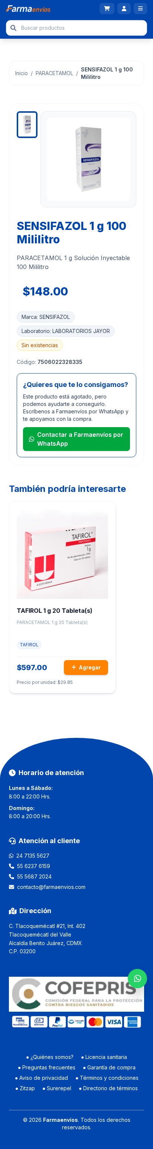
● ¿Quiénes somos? (50, 1057)
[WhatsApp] (137, 978)
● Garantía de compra (109, 1067)
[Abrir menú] (140, 8)
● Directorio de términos (108, 1088)
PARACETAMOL (54, 73)
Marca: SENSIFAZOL (46, 317)
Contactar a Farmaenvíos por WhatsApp (80, 439)
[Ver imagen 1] (27, 124)
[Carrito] (107, 8)
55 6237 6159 (33, 866)
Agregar (89, 667)
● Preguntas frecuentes (46, 1067)
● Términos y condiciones (107, 1078)
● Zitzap (25, 1088)
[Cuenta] (124, 8)
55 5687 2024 (34, 876)
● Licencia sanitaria (104, 1057)
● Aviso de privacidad (41, 1078)
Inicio (21, 73)
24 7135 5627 (32, 855)
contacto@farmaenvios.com (51, 887)
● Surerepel (56, 1088)
